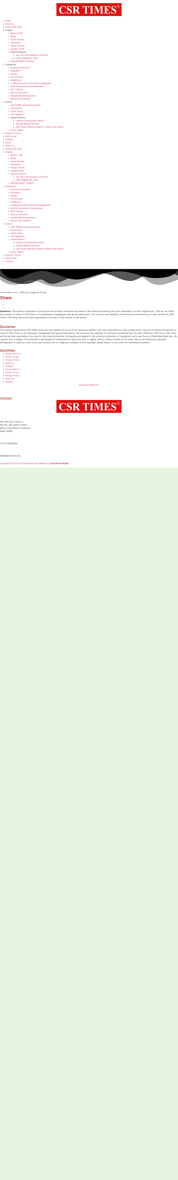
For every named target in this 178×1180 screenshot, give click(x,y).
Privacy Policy (12, 360)
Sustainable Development (23, 95)
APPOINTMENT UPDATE (22, 61)
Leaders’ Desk (17, 49)
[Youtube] (25, 389)
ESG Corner (11, 136)
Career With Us (12, 353)
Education (15, 70)
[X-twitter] (17, 389)
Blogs (13, 36)
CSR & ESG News (13, 27)
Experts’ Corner (13, 133)
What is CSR (16, 33)
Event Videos (16, 130)
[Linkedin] (3, 389)
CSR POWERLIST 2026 (27, 58)
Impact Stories (17, 45)
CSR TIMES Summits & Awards (25, 105)
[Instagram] (32, 389)
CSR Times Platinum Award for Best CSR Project (39, 127)
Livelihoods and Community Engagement (30, 83)
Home (8, 20)
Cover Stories (17, 39)
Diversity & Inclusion (20, 67)
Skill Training (16, 89)
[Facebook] (10, 389)
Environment (16, 77)
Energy (13, 73)
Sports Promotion (19, 92)
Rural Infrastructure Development (26, 86)
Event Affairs (16, 111)
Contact (9, 139)
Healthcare (15, 80)
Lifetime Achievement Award (30, 120)
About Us (9, 24)
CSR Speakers (17, 114)
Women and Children (20, 98)
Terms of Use (11, 356)
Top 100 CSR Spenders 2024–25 (32, 55)
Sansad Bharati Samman (27, 123)
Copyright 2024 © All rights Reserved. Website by (34, 463)
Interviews (15, 42)
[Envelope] (39, 389)
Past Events (16, 108)
